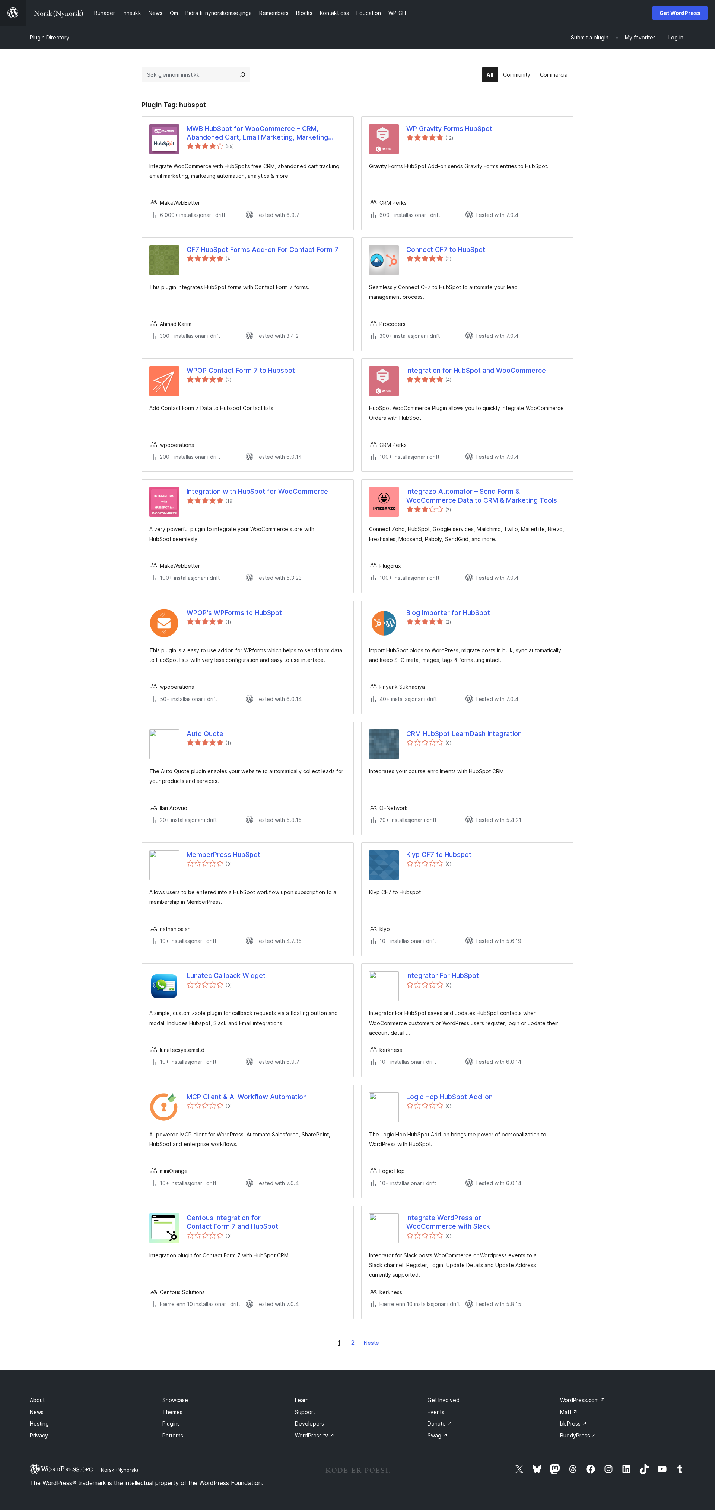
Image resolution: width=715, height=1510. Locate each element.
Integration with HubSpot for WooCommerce (257, 491)
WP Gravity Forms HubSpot (449, 128)
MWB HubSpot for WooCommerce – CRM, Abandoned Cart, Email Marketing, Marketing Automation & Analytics (257, 133)
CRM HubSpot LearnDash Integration (464, 734)
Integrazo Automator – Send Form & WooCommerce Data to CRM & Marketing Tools (481, 495)
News (37, 1412)
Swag (438, 1435)
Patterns (172, 1435)
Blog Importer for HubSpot (448, 613)
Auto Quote (205, 734)
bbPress (573, 1423)
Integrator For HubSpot (442, 975)
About (37, 1400)
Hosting (39, 1423)
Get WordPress (680, 13)
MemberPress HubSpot (223, 854)
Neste (371, 1343)
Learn (302, 1400)
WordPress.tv (314, 1435)
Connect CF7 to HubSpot (445, 249)
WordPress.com (582, 1400)
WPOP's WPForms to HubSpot (234, 613)
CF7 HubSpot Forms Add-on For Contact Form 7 (263, 249)
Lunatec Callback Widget (226, 975)
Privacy (39, 1435)
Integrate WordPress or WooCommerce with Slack (448, 1222)
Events (436, 1412)
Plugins (171, 1423)
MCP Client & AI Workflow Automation (247, 1097)
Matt (569, 1412)
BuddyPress (578, 1435)
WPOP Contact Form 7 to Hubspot (241, 370)
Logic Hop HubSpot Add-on (449, 1097)
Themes (172, 1412)
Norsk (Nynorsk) (119, 1470)
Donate (440, 1423)
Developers (309, 1423)
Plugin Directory (49, 37)
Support (305, 1412)
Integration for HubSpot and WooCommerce (476, 370)
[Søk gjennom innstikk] (242, 74)
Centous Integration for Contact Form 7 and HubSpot (232, 1222)
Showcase (175, 1400)
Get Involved (444, 1400)
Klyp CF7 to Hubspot (438, 854)
